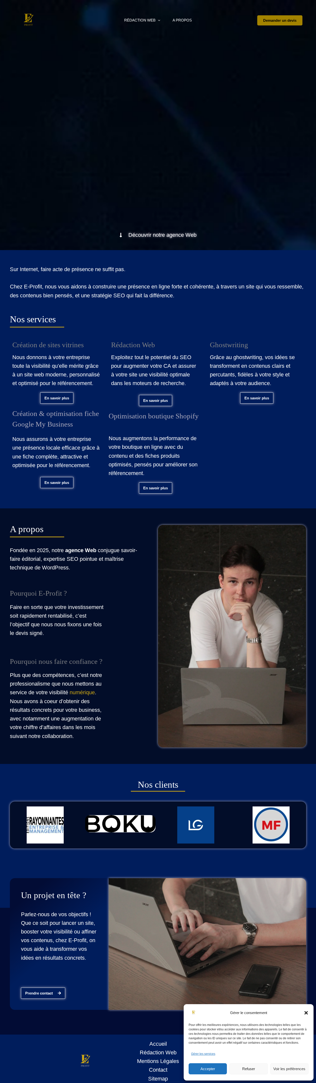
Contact (158, 1070)
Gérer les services (203, 1054)
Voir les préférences (289, 1069)
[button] (306, 1012)
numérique (82, 692)
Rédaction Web (140, 20)
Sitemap (158, 1079)
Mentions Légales (158, 1061)
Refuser (248, 1069)
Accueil (158, 1044)
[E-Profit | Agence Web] (201, 1013)
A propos (182, 20)
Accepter (207, 1069)
